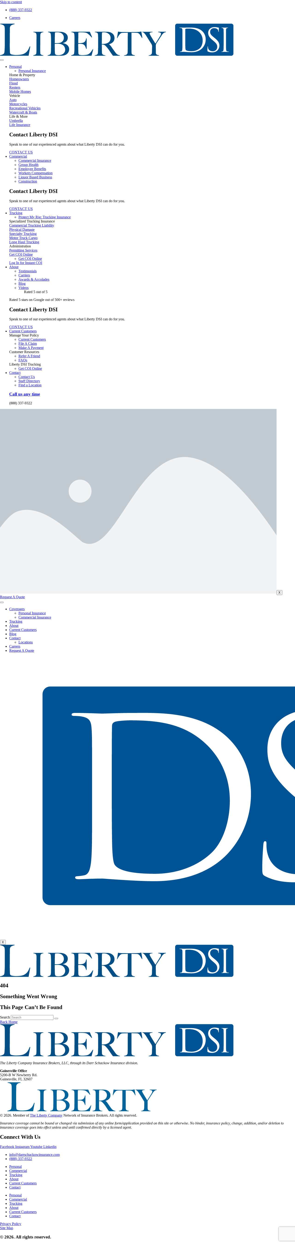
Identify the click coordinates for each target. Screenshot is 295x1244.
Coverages (17, 609)
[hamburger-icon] (2, 60)
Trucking (15, 213)
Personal (15, 67)
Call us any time (24, 394)
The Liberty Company (46, 1115)
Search (5, 1017)
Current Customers (23, 331)
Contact (15, 373)
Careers (14, 646)
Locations (25, 642)
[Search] (56, 1018)
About (13, 267)
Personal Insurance (32, 613)
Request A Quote (21, 650)
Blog (12, 634)
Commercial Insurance (34, 617)
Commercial (18, 156)
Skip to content (11, 2)
